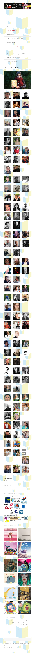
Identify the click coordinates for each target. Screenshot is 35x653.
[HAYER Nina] (24, 565)
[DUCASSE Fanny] (10, 565)
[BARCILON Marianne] (10, 534)
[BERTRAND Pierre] (24, 607)
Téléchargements (11, 34)
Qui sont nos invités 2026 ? (15, 11)
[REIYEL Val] (24, 549)
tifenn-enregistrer (11, 67)
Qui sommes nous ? (12, 23)
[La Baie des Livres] (17, 5)
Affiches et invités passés (13, 57)
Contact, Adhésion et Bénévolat (15, 38)
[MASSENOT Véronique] (24, 593)
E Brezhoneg (10, 19)
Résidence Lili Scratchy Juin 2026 (16, 54)
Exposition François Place (14, 46)
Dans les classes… (11, 42)
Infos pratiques (11, 30)
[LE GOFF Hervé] (10, 548)
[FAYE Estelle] (24, 579)
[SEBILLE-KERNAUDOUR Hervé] (24, 534)
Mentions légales (23, 643)
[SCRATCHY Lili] (10, 607)
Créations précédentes (12, 61)
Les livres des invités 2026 (15, 15)
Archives (8, 50)
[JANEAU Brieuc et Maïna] (10, 593)
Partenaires (9, 27)
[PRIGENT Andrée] (10, 578)
